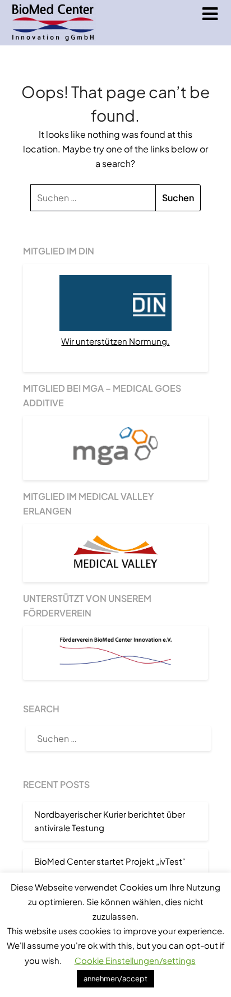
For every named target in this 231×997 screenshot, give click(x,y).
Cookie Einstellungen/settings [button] (135, 960)
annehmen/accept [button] (115, 978)
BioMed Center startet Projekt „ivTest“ (110, 861)
